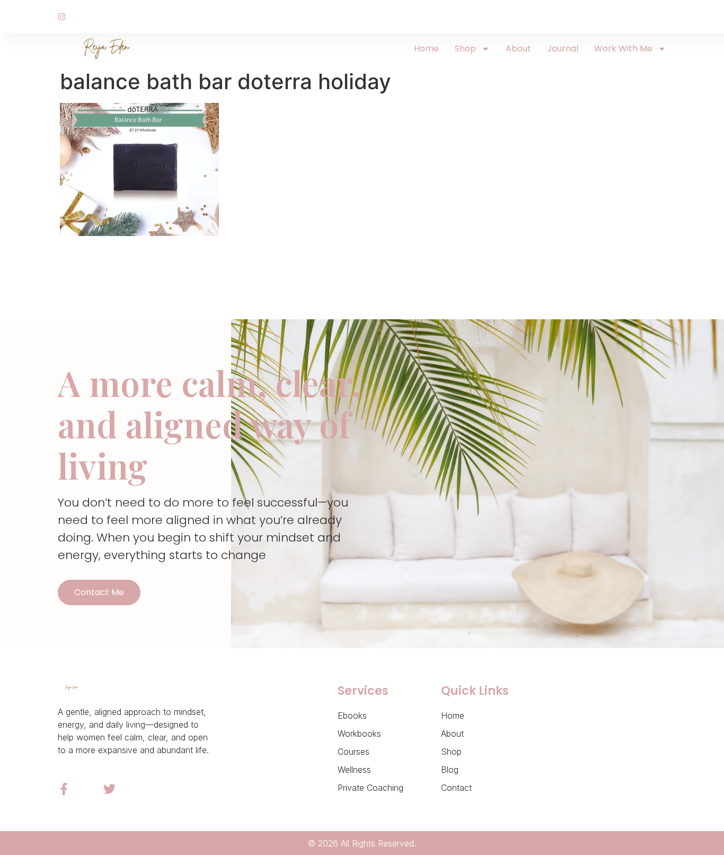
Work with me (623, 48)
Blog (449, 769)
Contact (456, 787)
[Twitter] (109, 789)
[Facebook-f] (64, 789)
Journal (562, 48)
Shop (465, 48)
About (518, 48)
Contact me (99, 592)
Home (426, 48)
